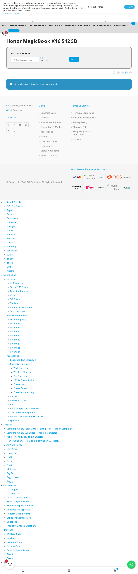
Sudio (10, 254)
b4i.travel (11, 222)
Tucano (11, 258)
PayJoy (10, 481)
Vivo (9, 266)
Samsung (11, 246)
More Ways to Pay (76, 25)
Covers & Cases (18, 400)
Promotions (47, 145)
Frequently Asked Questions (82, 133)
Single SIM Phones (19, 287)
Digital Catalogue (50, 150)
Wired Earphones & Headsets (25, 408)
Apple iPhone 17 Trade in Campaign (25, 436)
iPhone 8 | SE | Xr (19, 319)
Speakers (15, 420)
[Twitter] (8, 130)
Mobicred (12, 469)
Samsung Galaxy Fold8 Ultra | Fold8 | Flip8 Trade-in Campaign (39, 428)
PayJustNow (13, 477)
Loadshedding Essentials (23, 359)
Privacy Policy (80, 122)
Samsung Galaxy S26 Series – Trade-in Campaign (32, 432)
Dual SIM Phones (19, 291)
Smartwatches (17, 311)
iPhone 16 (15, 351)
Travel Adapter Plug (23, 392)
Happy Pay (12, 453)
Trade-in (54, 25)
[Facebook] (8, 124)
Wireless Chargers (22, 372)
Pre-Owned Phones (51, 122)
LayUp (10, 457)
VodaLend (12, 521)
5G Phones (15, 299)
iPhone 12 (15, 335)
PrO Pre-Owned (15, 206)
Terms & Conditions (83, 112)
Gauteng (11, 537)
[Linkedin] (26, 124)
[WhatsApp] (14, 130)
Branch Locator (49, 155)
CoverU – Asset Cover (18, 497)
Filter (74, 59)
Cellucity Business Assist (19, 517)
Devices (45, 117)
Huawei (11, 234)
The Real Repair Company (20, 505)
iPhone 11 (15, 331)
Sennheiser (12, 250)
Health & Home (49, 141)
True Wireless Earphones (23, 412)
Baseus (10, 214)
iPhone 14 (15, 343)
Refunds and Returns (84, 117)
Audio (44, 136)
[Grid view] (114, 72)
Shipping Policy (81, 127)
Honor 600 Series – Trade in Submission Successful (33, 440)
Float (9, 465)
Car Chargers (20, 376)
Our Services (101, 25)
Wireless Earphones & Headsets (26, 416)
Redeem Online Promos (19, 513)
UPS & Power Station (24, 380)
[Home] (23, 570)
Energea (11, 226)
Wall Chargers (20, 368)
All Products (16, 283)
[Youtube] (20, 124)
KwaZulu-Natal (15, 542)
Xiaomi (10, 270)
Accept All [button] (129, 7)
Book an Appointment (18, 501)
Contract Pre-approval (18, 509)
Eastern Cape (13, 546)
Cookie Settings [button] (95, 7)
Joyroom (11, 238)
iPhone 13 (15, 339)
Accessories (47, 131)
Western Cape (14, 533)
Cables (13, 396)
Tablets (14, 303)
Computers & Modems (52, 127)
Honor (10, 230)
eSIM (12, 295)
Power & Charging (19, 363)
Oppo (9, 242)
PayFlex (11, 473)
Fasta (10, 461)
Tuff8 (10, 262)
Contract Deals (48, 112)
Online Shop (36, 25)
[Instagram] (14, 124)
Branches (120, 25)
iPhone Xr (15, 327)
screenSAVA (13, 493)
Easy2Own (12, 448)
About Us (11, 554)
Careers (77, 139)
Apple (9, 210)
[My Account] (69, 570)
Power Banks (20, 388)
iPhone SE (15, 323)
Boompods (12, 218)
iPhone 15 (15, 347)
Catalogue (12, 489)
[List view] (130, 72)
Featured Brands (13, 25)
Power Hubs (19, 384)
